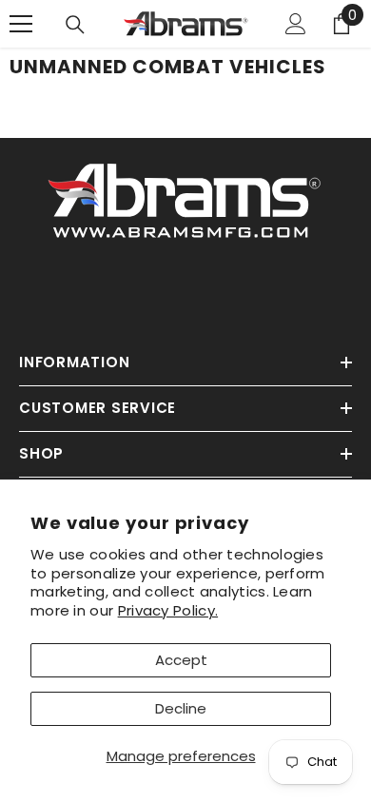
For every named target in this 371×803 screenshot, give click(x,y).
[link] (185, 197)
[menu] (21, 23)
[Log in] (295, 23)
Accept (181, 660)
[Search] (75, 24)
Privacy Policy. (168, 610)
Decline (180, 708)
